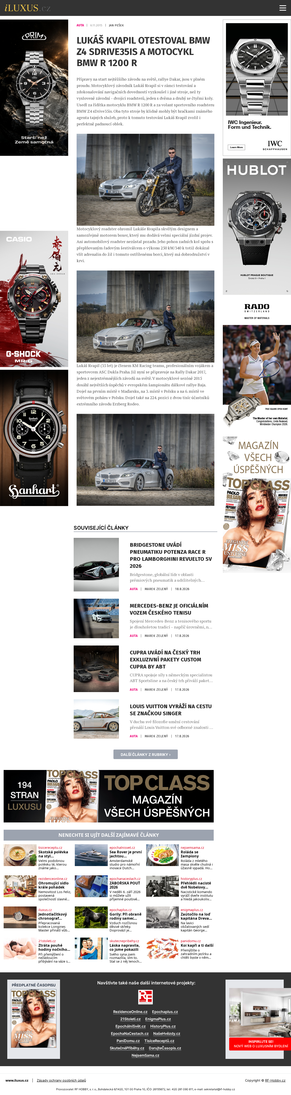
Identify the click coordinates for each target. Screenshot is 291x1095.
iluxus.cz (45, 909)
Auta (81, 25)
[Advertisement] (34, 193)
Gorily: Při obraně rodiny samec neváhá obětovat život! (125, 916)
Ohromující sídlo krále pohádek (53, 885)
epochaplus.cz (121, 909)
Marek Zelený (157, 589)
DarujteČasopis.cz (165, 1048)
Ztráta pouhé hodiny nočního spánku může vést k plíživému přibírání (53, 947)
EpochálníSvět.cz (130, 1026)
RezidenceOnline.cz (130, 1011)
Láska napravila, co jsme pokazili (125, 947)
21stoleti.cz (47, 941)
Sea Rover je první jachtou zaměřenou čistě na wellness (126, 854)
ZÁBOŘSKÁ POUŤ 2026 (125, 885)
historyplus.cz (191, 878)
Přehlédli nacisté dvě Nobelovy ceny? (196, 885)
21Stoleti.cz (130, 1019)
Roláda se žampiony (190, 854)
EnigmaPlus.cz (158, 1019)
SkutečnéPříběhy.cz (127, 1048)
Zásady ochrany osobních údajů (61, 1080)
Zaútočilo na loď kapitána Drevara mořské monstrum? (197, 916)
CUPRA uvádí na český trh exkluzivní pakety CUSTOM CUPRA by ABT (165, 659)
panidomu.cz (191, 941)
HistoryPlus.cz (163, 1026)
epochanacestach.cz (125, 878)
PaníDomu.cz (128, 1040)
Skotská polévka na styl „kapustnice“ (53, 854)
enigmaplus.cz (192, 909)
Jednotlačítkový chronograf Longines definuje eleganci (54, 916)
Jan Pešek (116, 25)
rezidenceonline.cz (52, 878)
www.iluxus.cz (16, 1080)
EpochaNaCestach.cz (130, 1033)
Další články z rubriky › (146, 754)
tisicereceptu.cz (50, 847)
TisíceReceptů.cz (159, 1040)
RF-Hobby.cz (275, 1080)
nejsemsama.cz (192, 847)
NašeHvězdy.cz (166, 1033)
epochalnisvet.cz (122, 847)
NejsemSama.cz (145, 1055)
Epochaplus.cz (165, 1011)
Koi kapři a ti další (197, 946)
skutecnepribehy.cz (124, 941)
